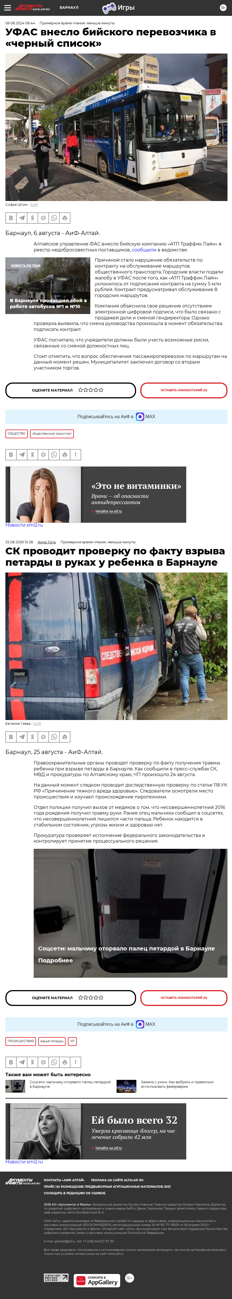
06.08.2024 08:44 (20, 23)
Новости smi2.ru (24, 525)
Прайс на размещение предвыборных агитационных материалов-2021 (107, 1187)
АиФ (34, 204)
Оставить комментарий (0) (184, 390)
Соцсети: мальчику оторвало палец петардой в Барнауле (126, 948)
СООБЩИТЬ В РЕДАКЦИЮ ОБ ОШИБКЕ (75, 1193)
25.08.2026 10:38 (19, 542)
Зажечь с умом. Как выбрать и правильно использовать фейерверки (177, 1084)
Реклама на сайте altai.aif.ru (117, 1180)
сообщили (144, 250)
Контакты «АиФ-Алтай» (64, 1180)
